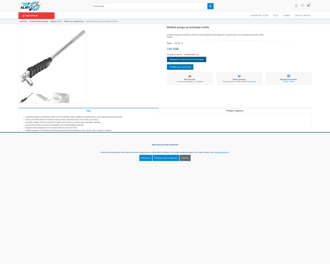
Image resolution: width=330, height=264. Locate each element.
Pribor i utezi (56, 21)
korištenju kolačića (222, 152)
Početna (23, 21)
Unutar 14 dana (288, 82)
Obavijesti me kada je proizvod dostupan (187, 59)
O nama (286, 16)
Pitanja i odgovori (235, 111)
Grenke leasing (250, 82)
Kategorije (32, 16)
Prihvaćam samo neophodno (166, 158)
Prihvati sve (145, 158)
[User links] (296, 6)
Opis (88, 111)
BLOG (276, 16)
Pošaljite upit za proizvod (180, 67)
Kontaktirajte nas (260, 16)
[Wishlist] (302, 6)
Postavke (185, 158)
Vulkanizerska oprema (38, 21)
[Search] (210, 6)
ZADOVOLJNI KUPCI (303, 16)
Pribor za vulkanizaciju (74, 21)
